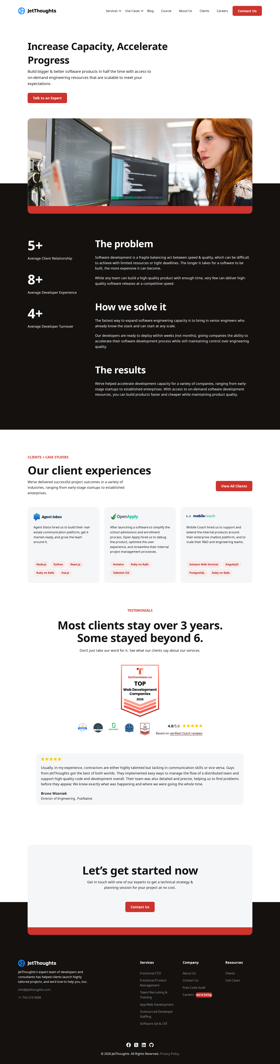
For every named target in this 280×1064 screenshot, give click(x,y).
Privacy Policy (169, 1054)
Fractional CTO (150, 973)
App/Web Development (157, 1004)
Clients (204, 11)
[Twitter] (136, 1043)
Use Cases (132, 11)
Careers (222, 11)
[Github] (151, 1043)
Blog (150, 11)
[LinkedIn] (144, 1043)
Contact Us (247, 11)
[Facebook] (128, 1043)
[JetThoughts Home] (37, 10)
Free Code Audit (194, 987)
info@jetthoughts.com (34, 990)
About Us (185, 11)
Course (166, 11)
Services (112, 11)
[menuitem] (112, 11)
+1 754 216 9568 (29, 997)
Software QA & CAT (153, 1023)
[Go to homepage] (37, 963)
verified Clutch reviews (186, 733)
